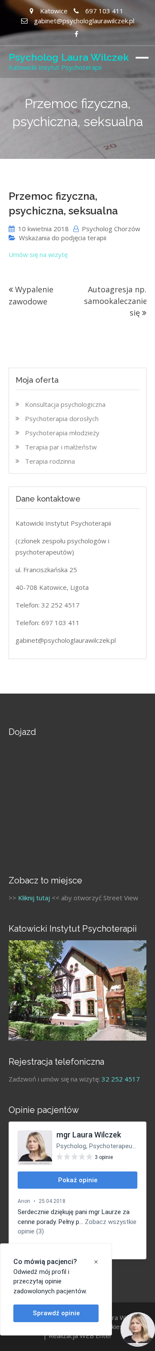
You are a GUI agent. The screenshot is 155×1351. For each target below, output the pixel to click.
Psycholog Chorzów (111, 228)
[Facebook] (76, 34)
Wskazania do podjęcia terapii (62, 237)
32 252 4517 (121, 1079)
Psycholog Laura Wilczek (69, 57)
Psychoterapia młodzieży (62, 432)
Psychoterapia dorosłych (62, 418)
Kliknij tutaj (34, 897)
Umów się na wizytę (38, 254)
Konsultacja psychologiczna (65, 404)
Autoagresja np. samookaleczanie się (115, 301)
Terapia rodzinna (50, 461)
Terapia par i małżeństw (61, 447)
